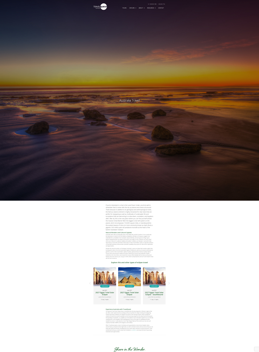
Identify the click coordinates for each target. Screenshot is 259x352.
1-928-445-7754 (161, 4)
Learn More (105, 286)
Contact (161, 8)
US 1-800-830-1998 (152, 4)
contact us (134, 330)
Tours (124, 8)
